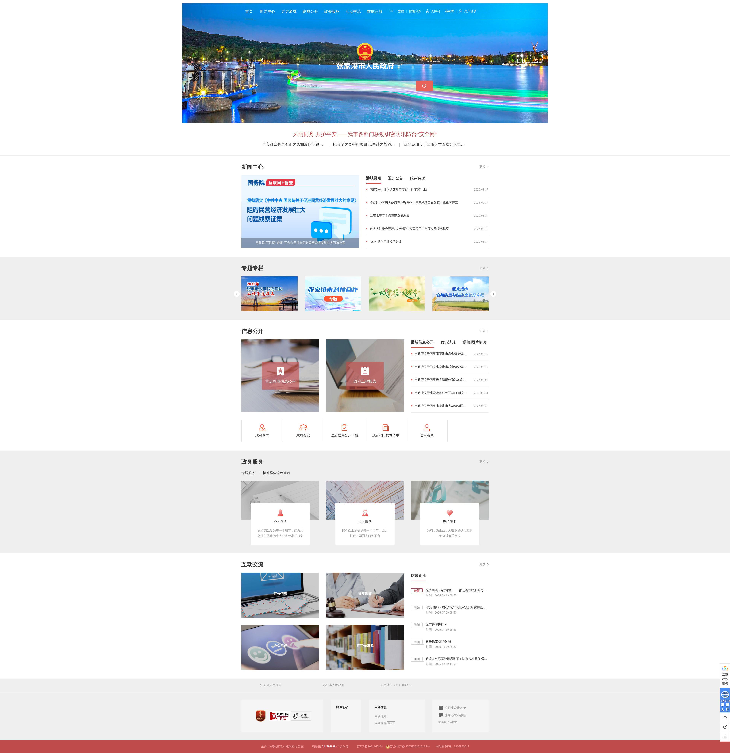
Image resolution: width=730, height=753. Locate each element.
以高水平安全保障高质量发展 (389, 215)
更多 (482, 166)
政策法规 (448, 342)
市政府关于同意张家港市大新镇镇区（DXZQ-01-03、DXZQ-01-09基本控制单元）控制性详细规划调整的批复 (442, 405)
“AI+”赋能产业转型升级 (386, 241)
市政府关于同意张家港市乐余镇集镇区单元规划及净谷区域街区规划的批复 (442, 353)
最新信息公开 (422, 342)
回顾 (417, 607)
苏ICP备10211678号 (370, 746)
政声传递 (417, 178)
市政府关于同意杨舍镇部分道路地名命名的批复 (442, 379)
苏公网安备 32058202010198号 (410, 746)
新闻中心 (267, 11)
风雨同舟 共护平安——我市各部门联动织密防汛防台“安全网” (365, 134)
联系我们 (342, 707)
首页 (249, 11)
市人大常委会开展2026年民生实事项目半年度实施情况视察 (409, 228)
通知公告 (395, 178)
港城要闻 (373, 178)
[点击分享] (725, 727)
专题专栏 (252, 268)
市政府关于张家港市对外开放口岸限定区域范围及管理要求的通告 (442, 392)
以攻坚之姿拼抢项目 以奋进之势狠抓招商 (365, 144)
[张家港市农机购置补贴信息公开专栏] (460, 293)
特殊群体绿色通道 (276, 473)
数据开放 (374, 11)
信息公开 (310, 11)
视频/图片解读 (474, 342)
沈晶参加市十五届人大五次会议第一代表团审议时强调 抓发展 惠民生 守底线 (436, 144)
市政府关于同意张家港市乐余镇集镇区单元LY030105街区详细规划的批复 (442, 366)
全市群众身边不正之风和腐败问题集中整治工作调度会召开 (294, 144)
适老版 (449, 11)
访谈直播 (418, 575)
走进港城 (289, 11)
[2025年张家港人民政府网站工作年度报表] (269, 293)
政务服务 (331, 11)
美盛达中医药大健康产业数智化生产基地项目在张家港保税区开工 (414, 202)
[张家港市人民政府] (365, 55)
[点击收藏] (725, 717)
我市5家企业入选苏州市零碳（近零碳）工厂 (399, 189)
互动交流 (353, 11)
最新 (417, 590)
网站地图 (381, 716)
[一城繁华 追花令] (397, 293)
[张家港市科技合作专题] (333, 293)
